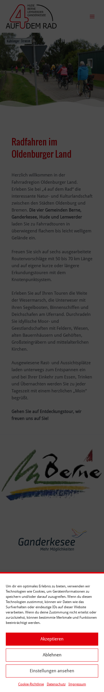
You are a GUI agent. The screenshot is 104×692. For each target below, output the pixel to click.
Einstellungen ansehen (52, 670)
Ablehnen (52, 655)
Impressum (77, 684)
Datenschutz (56, 684)
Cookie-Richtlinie (31, 684)
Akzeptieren (52, 639)
